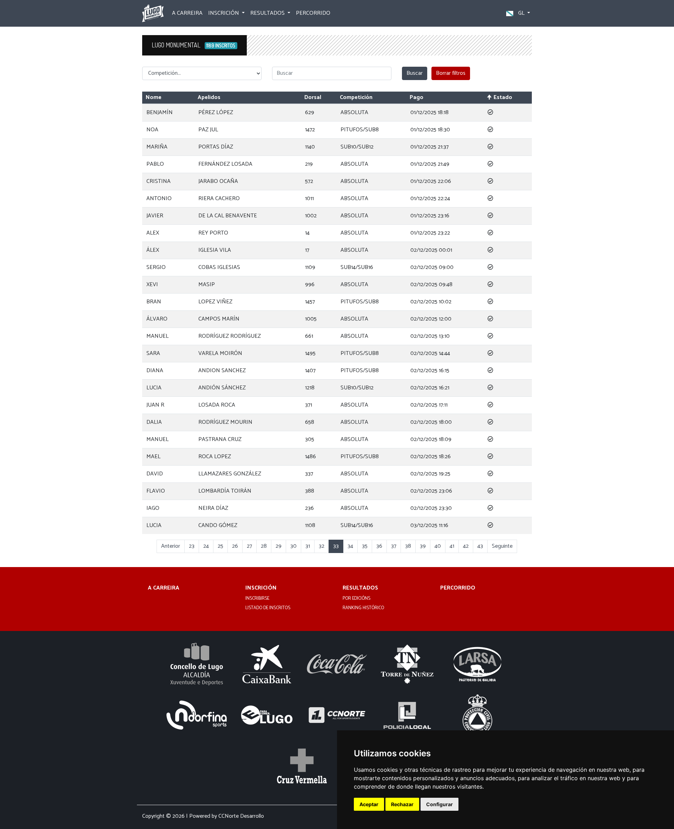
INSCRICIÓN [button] (224, 13)
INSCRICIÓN (261, 588)
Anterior (170, 546)
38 (408, 546)
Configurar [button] (439, 804)
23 (191, 546)
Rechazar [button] (402, 804)
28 (264, 546)
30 (293, 546)
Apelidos (209, 97)
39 (423, 546)
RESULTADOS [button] (268, 13)
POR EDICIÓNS (356, 598)
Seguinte (502, 546)
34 (350, 546)
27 (249, 546)
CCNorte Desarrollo (241, 816)
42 (466, 546)
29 (279, 546)
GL (521, 13)
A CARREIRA (187, 13)
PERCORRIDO (313, 13)
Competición (356, 97)
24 (206, 546)
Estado (503, 97)
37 (393, 546)
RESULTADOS (360, 588)
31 (307, 546)
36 (379, 546)
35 (365, 546)
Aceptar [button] (368, 804)
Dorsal (312, 97)
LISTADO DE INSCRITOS (267, 608)
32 (321, 546)
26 (235, 546)
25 (220, 546)
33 (336, 546)
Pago (416, 97)
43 (480, 546)
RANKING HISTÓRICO (363, 608)
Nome (153, 97)
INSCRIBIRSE (257, 598)
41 (452, 546)
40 (438, 546)
